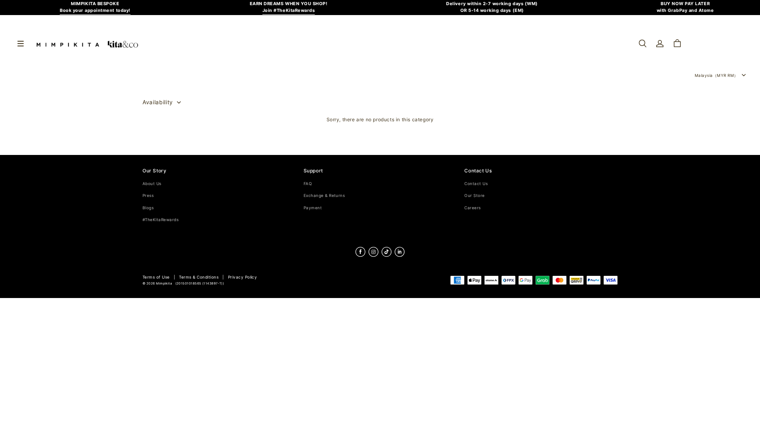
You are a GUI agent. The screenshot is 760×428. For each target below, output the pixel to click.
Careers (472, 208)
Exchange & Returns (324, 195)
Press (148, 195)
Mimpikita (164, 283)
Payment (313, 208)
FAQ (308, 184)
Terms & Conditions (198, 277)
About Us (152, 184)
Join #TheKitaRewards (288, 10)
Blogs (148, 208)
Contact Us (476, 184)
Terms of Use (156, 277)
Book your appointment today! (95, 10)
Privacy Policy (242, 277)
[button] (642, 44)
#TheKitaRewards (160, 220)
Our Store (474, 195)
